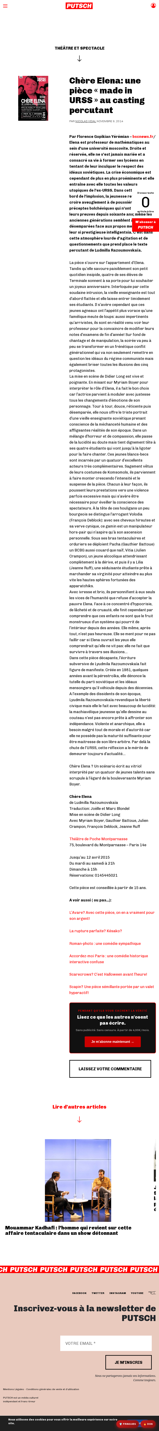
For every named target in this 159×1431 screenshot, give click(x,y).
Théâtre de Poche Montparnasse (98, 839)
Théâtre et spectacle (80, 48)
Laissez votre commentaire (110, 1068)
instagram (117, 1293)
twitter (98, 1293)
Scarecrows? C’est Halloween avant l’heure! (108, 974)
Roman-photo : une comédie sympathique (105, 943)
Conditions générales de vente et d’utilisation (52, 1389)
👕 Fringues (127, 1423)
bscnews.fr (142, 136)
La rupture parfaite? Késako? (95, 931)
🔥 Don (148, 1423)
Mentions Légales (13, 1389)
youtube (137, 1293)
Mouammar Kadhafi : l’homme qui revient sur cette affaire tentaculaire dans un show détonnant (68, 1230)
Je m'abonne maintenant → (112, 1041)
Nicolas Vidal (85, 121)
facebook (79, 1293)
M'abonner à (145, 222)
